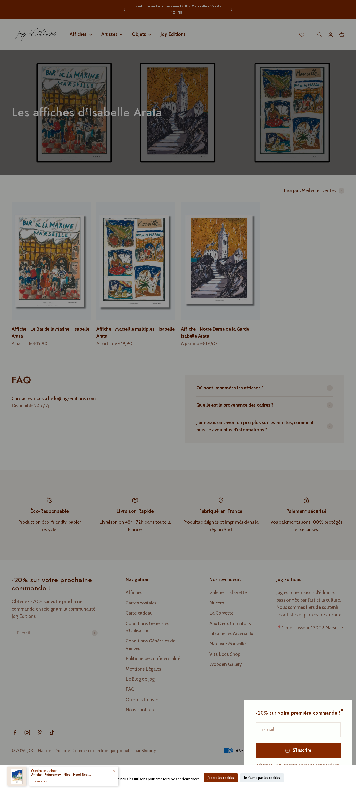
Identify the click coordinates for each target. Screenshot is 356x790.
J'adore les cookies (221, 777)
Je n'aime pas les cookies (262, 777)
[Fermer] (342, 710)
